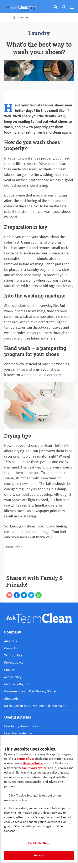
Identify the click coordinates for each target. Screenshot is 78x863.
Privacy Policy (33, 763)
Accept (39, 855)
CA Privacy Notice (34, 768)
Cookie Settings (39, 843)
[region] (39, 799)
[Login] (64, 7)
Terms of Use (26, 759)
